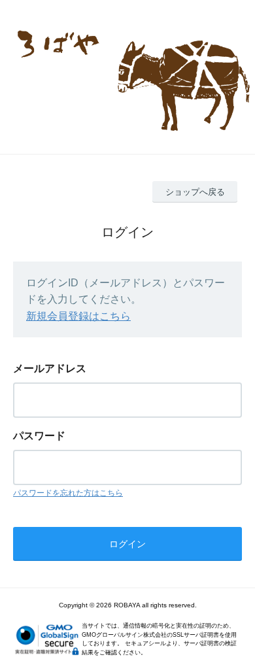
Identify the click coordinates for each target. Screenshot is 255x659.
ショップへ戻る (195, 192)
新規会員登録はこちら (78, 316)
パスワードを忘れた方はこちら (68, 493)
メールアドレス (49, 368)
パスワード (39, 435)
